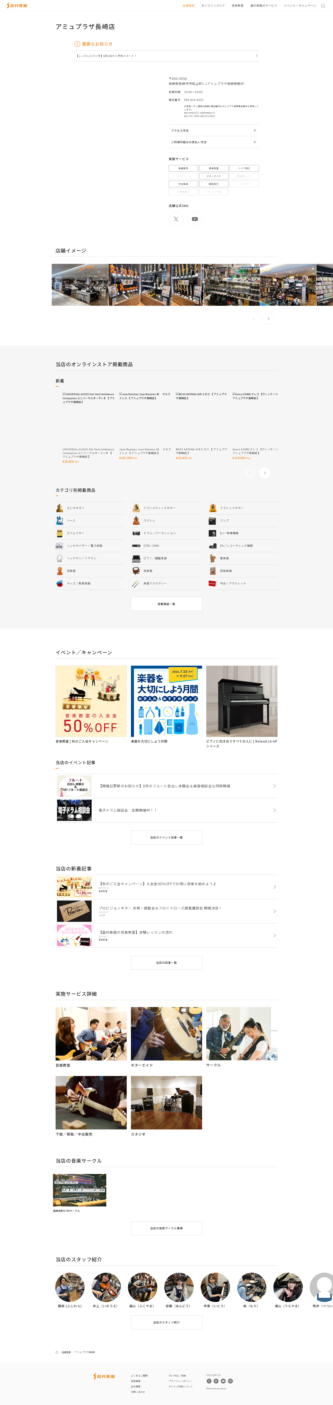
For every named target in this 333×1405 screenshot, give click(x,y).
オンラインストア (213, 5)
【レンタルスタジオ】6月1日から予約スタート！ (106, 56)
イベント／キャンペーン (300, 5)
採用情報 (136, 1381)
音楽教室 (238, 5)
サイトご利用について (181, 1386)
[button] (268, 319)
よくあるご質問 (139, 1375)
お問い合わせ (138, 1391)
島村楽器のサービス (263, 5)
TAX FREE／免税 (177, 1375)
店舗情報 (189, 5)
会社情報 (136, 1386)
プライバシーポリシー (181, 1381)
